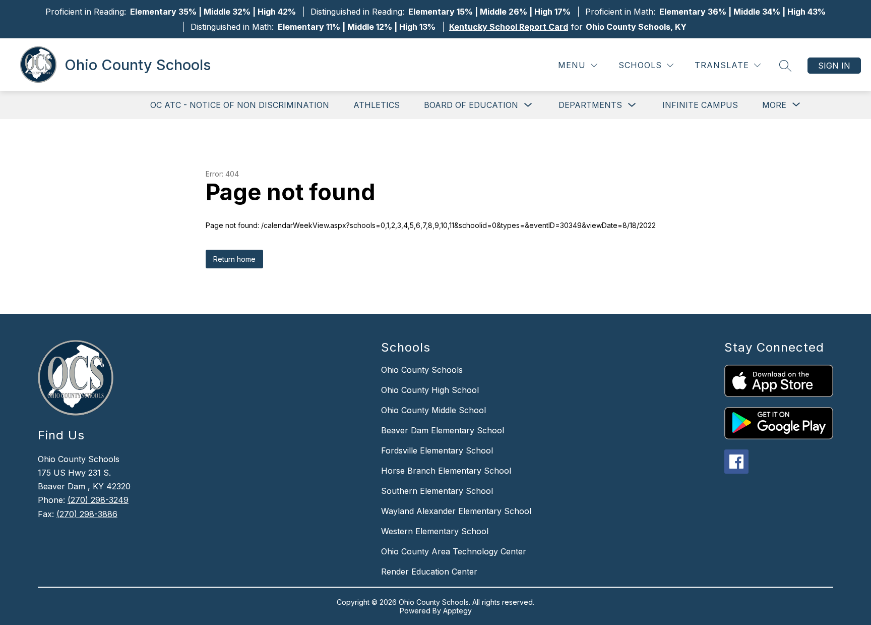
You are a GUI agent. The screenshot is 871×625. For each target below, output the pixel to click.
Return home (234, 259)
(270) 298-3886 (86, 514)
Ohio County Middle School (433, 410)
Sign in (834, 66)
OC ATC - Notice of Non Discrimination (239, 105)
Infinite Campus (700, 105)
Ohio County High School (430, 390)
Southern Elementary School (437, 491)
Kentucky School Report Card (508, 27)
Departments (590, 105)
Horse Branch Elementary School (446, 471)
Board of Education (471, 105)
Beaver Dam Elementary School (442, 430)
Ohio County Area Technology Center (453, 551)
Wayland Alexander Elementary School (456, 511)
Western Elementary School (434, 531)
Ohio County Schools (422, 370)
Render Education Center (429, 571)
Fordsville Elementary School (437, 450)
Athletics (376, 105)
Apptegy (457, 610)
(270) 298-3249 (98, 500)
